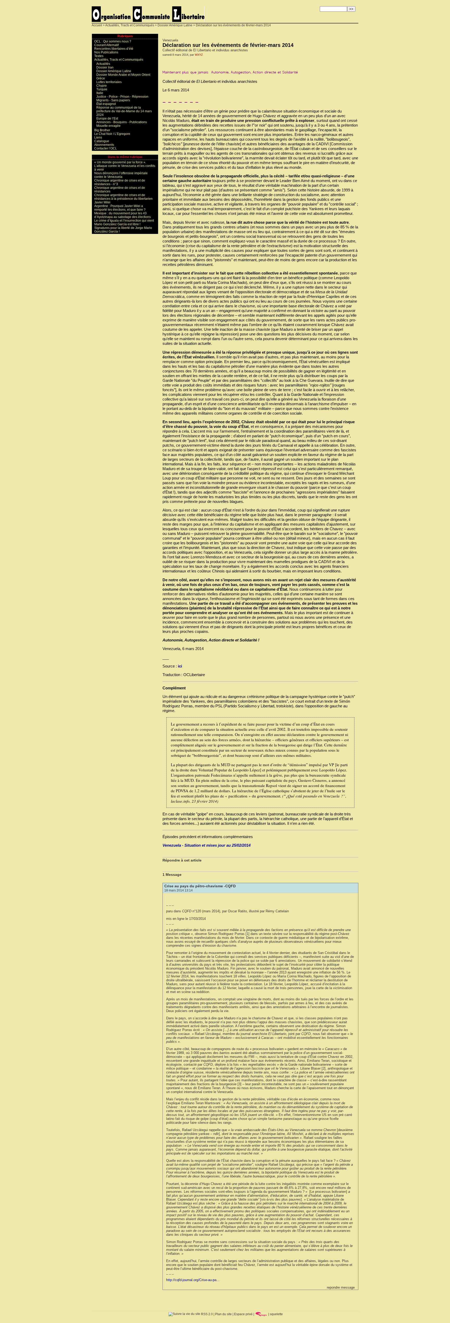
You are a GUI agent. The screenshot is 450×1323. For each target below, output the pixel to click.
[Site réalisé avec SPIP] (261, 1314)
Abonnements (104, 145)
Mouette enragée (108, 126)
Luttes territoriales (109, 82)
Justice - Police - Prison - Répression (122, 96)
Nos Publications (106, 52)
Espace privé (243, 1314)
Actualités (103, 64)
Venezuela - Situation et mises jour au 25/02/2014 (206, 845)
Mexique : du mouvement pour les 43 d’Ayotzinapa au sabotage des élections (122, 215)
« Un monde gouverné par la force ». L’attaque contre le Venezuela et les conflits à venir (124, 165)
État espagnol (106, 104)
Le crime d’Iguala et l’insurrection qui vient (124, 220)
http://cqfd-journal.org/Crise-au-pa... (193, 1280)
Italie (99, 93)
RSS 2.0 (206, 1314)
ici (180, 666)
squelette (276, 1314)
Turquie (101, 89)
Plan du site (223, 1314)
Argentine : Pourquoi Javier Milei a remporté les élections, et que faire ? (120, 207)
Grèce (100, 78)
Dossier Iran (105, 67)
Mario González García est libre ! (117, 224)
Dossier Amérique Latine (175, 25)
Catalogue (101, 141)
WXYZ (199, 54)
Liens (98, 137)
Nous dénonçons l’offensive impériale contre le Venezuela (121, 175)
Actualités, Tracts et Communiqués (129, 25)
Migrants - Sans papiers (113, 100)
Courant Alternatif (106, 45)
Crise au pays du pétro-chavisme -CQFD (200, 886)
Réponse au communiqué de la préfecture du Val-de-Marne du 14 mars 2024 (124, 111)
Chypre (101, 86)
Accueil (97, 25)
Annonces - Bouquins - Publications (121, 122)
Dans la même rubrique (125, 157)
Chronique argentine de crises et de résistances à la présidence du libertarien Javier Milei (123, 198)
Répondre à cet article (182, 860)
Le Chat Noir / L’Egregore (112, 134)
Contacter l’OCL (105, 148)
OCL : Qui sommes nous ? (112, 41)
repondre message (341, 1287)
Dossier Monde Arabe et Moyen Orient (123, 75)
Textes (98, 56)
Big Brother (102, 130)
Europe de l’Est (107, 118)
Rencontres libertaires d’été (113, 49)
